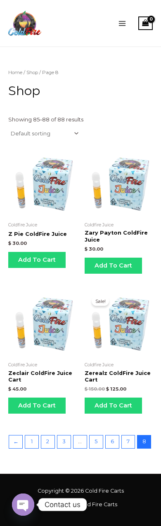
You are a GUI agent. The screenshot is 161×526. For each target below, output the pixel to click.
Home (15, 72)
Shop (32, 72)
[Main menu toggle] (122, 23)
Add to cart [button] (37, 259)
